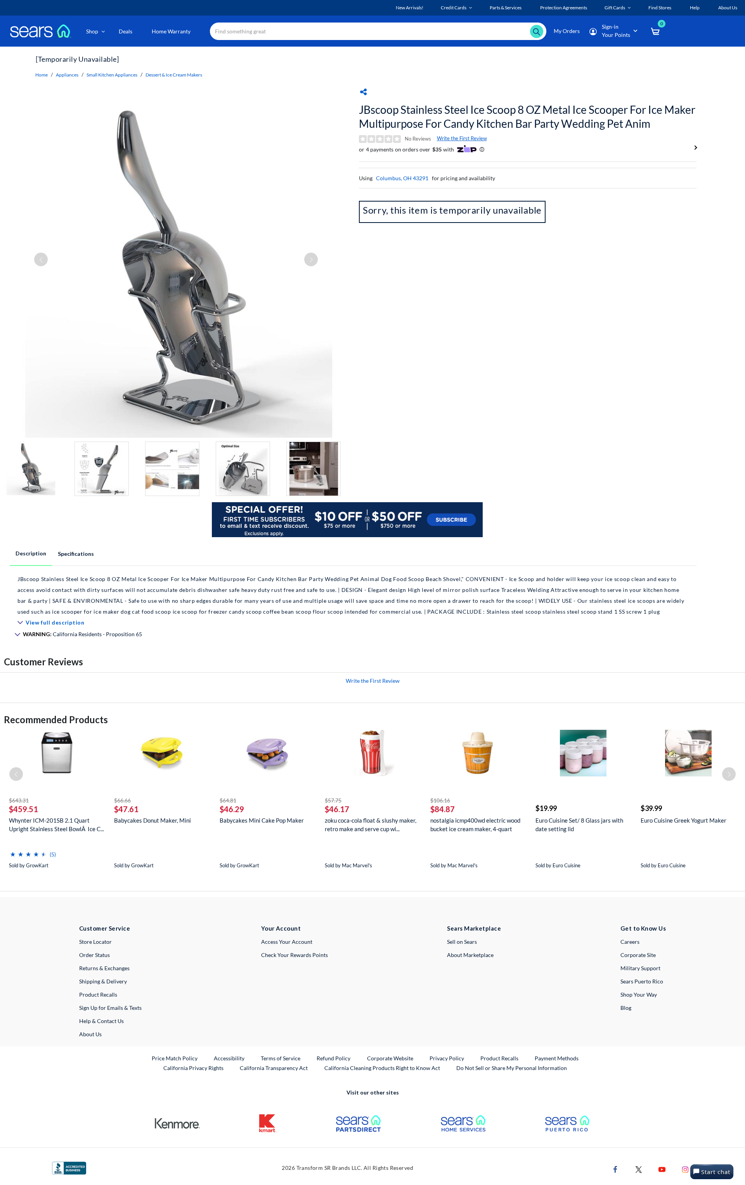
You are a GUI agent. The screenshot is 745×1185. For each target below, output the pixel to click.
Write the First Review (462, 138)
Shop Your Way (638, 994)
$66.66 (122, 800)
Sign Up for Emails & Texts (110, 1007)
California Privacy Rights (193, 1068)
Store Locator (95, 941)
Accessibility (229, 1058)
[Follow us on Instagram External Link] (685, 1169)
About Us (90, 1034)
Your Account (281, 928)
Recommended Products (56, 719)
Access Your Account (286, 941)
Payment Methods (557, 1058)
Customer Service (104, 928)
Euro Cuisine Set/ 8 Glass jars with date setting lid (579, 824)
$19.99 (546, 808)
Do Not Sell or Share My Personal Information (511, 1068)
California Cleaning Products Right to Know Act (382, 1068)
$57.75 (333, 800)
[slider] (28, 851)
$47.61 (126, 809)
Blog (625, 1007)
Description (31, 553)
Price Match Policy (175, 1058)
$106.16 (440, 800)
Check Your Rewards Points (294, 955)
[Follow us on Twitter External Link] (638, 1169)
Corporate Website (390, 1057)
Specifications (76, 553)
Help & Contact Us (101, 1021)
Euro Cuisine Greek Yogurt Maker (683, 820)
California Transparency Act (274, 1068)
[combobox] (378, 31)
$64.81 (228, 800)
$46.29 (232, 809)
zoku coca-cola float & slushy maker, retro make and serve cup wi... (370, 824)
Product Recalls (98, 994)
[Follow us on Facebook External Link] (615, 1169)
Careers (629, 941)
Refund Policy (333, 1058)
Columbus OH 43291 (402, 178)
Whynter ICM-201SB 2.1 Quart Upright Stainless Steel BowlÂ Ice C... (56, 824)
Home (41, 75)
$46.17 (337, 809)
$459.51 (23, 809)
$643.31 (19, 800)
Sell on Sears (462, 941)
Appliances (67, 75)
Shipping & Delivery (103, 981)
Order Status (94, 955)
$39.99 (651, 808)
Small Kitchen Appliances (112, 75)
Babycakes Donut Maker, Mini (152, 820)
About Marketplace (470, 955)
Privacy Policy (447, 1058)
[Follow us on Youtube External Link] (662, 1169)
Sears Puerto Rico (641, 981)
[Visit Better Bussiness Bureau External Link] (69, 1167)
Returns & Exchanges (104, 968)
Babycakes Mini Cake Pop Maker (262, 820)
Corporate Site (638, 955)
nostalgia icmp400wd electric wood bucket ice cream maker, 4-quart (475, 824)
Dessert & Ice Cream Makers (174, 75)
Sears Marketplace (474, 928)
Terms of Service (280, 1058)
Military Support (640, 968)
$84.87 (442, 809)
